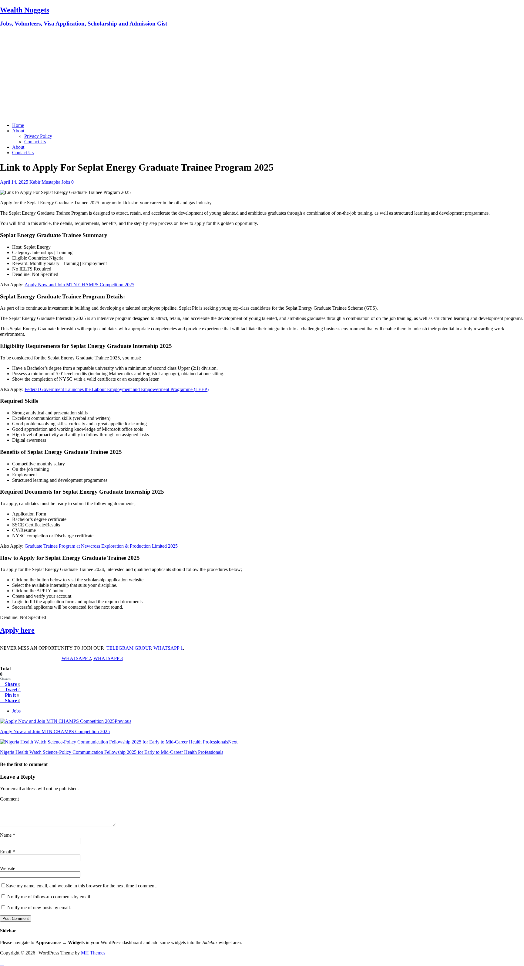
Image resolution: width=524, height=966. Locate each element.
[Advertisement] (262, 75)
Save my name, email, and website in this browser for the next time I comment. (81, 885)
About (18, 130)
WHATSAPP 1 (168, 648)
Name (6, 835)
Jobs (66, 182)
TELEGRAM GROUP (128, 648)
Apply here (17, 630)
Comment (9, 798)
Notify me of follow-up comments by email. (49, 896)
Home (18, 125)
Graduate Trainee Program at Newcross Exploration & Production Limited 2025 (101, 546)
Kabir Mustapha (44, 182)
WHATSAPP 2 (76, 658)
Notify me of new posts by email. (39, 907)
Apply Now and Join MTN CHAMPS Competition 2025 (79, 284)
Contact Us (35, 141)
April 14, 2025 (14, 182)
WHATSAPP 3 (108, 658)
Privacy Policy (38, 136)
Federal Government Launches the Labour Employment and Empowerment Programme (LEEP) (117, 389)
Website (7, 868)
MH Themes (93, 952)
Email (6, 851)
